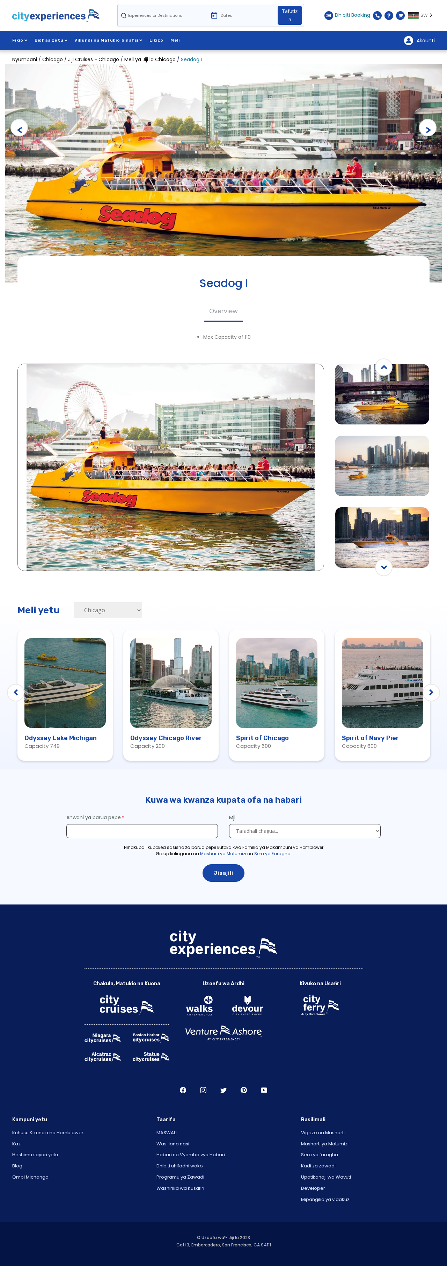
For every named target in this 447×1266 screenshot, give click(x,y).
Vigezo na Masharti (323, 1132)
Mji (233, 817)
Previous (19, 127)
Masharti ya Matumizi (223, 854)
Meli (175, 40)
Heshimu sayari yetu (35, 1154)
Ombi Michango (30, 1177)
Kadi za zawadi (318, 1166)
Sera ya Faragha (272, 854)
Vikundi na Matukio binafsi (106, 40)
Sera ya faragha (319, 1154)
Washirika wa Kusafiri (180, 1188)
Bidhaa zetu (49, 40)
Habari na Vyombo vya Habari (190, 1154)
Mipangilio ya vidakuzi (326, 1199)
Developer (313, 1188)
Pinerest (244, 1090)
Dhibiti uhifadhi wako (179, 1166)
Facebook (183, 1090)
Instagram (203, 1090)
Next (428, 127)
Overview (223, 311)
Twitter (223, 1090)
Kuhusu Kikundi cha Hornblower (47, 1132)
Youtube (264, 1090)
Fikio (17, 40)
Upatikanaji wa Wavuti (326, 1177)
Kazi (17, 1143)
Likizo (156, 40)
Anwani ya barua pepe (93, 817)
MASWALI (166, 1132)
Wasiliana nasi (172, 1143)
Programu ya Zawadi (180, 1177)
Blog (17, 1166)
